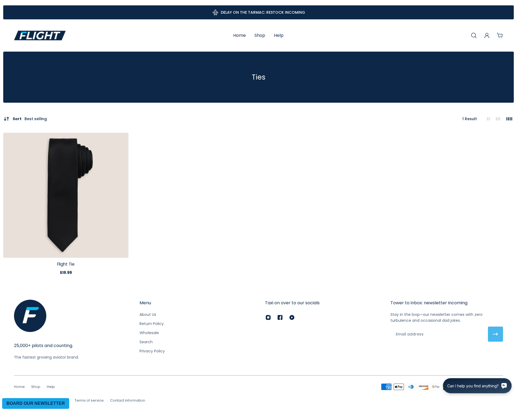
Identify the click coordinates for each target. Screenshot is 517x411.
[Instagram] (268, 317)
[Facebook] (280, 317)
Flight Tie (66, 264)
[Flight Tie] (65, 195)
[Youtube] (292, 317)
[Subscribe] (495, 334)
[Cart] (499, 35)
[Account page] (486, 35)
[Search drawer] (473, 35)
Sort (30, 118)
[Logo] (40, 35)
